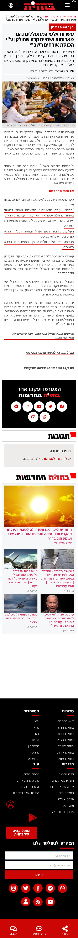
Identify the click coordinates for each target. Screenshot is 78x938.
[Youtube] (50, 901)
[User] (25, 901)
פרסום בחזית (31, 774)
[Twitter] (25, 888)
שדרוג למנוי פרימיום (62, 787)
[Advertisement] (39, 667)
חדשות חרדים (54, 16)
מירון (51, 71)
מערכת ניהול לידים (28, 780)
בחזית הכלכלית (64, 740)
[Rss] (38, 901)
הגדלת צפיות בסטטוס (26, 793)
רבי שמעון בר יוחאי (38, 71)
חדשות (71, 16)
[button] (67, 5)
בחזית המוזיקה (65, 758)
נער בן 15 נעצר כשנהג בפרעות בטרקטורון (49, 368)
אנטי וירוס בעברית (28, 787)
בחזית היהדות (65, 752)
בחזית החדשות (65, 727)
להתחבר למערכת (55, 458)
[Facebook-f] (38, 888)
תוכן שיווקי (33, 758)
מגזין (36, 727)
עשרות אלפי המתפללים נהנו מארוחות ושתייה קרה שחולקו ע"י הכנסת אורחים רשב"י (40, 39)
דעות (36, 734)
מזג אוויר (34, 752)
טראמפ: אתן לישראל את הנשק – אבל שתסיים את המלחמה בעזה (43, 335)
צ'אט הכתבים (39, 934)
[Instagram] (13, 888)
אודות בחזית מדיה (63, 811)
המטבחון (33, 746)
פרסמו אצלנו (66, 799)
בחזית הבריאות (65, 734)
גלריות (35, 740)
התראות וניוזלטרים (63, 780)
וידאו (36, 721)
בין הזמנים (60, 71)
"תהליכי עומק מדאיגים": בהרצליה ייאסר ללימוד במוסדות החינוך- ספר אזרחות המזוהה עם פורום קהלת (39, 213)
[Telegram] (50, 888)
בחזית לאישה (66, 746)
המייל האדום (66, 793)
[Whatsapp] (62, 888)
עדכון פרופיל (66, 774)
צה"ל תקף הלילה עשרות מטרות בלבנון (50, 353)
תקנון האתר (67, 805)
